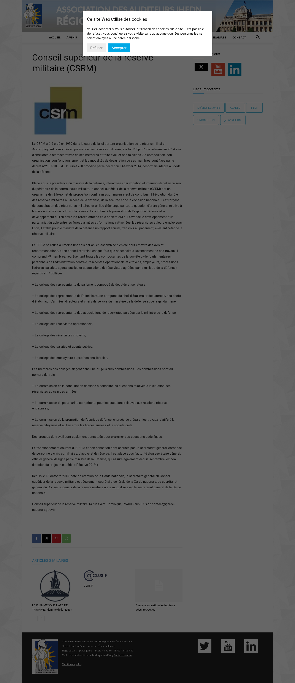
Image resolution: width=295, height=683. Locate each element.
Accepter (119, 48)
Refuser (96, 48)
